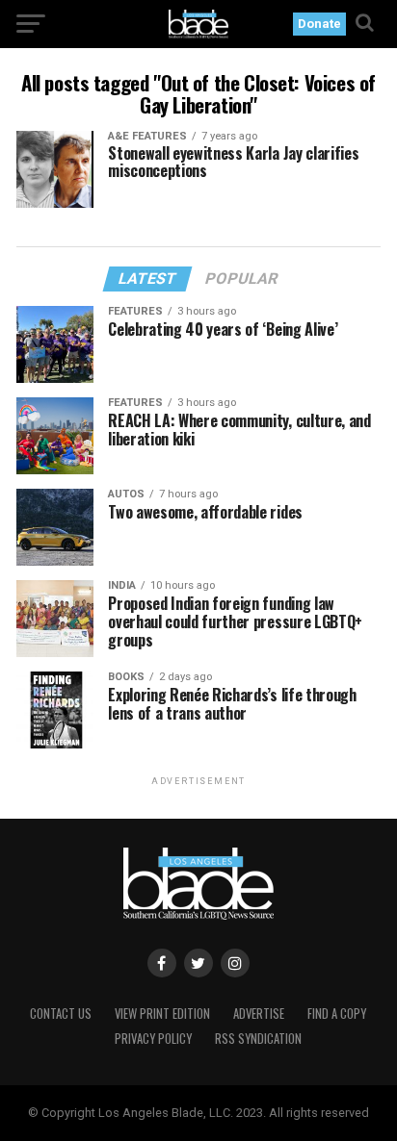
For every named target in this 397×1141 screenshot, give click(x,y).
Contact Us (61, 1013)
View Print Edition (162, 1013)
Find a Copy (336, 1013)
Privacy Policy (153, 1038)
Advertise (258, 1013)
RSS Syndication (258, 1038)
